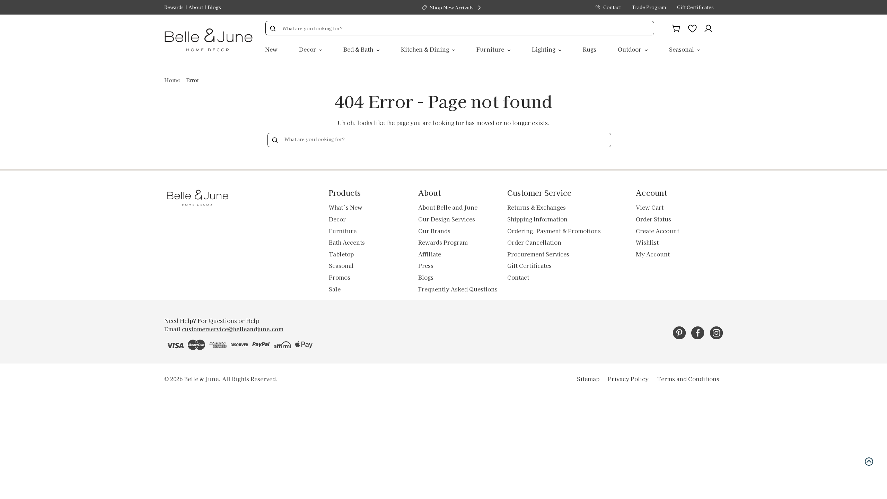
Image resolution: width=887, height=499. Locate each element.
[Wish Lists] (692, 27)
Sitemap (588, 379)
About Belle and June (447, 207)
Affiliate (429, 254)
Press (425, 265)
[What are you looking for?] (273, 28)
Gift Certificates (695, 7)
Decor (308, 49)
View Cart (650, 207)
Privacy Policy (628, 379)
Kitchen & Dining (425, 49)
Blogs (214, 7)
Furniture (491, 49)
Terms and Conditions (688, 379)
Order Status (653, 219)
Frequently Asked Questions (458, 289)
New (271, 49)
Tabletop (341, 254)
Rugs (589, 49)
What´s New (345, 207)
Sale (335, 289)
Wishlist (647, 242)
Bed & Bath (359, 49)
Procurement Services (538, 254)
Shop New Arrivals (452, 7)
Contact (612, 7)
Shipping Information (537, 219)
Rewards (174, 7)
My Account (653, 254)
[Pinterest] (679, 332)
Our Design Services (446, 219)
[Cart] (676, 27)
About (195, 7)
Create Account (657, 231)
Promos (339, 277)
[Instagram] (716, 332)
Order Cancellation (534, 242)
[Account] (708, 27)
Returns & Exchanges (536, 207)
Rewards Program (443, 242)
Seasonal (682, 49)
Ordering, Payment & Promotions (554, 231)
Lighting (544, 49)
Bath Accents (347, 242)
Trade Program (649, 7)
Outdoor (630, 49)
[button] (869, 461)
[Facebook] (697, 332)
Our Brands (434, 231)
